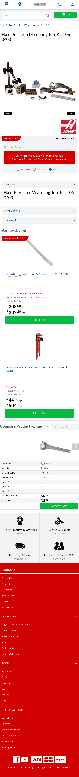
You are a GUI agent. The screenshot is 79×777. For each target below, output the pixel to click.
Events (5, 688)
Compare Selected (64, 427)
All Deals (6, 583)
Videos (5, 601)
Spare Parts (7, 607)
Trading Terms (9, 747)
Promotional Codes (11, 729)
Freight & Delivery (11, 648)
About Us (6, 671)
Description (10, 184)
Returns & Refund (10, 654)
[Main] (39, 81)
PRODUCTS (9, 570)
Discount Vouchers (11, 735)
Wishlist (5, 642)
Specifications (11, 211)
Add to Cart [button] (39, 319)
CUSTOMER (9, 616)
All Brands (7, 589)
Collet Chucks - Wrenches (21, 25)
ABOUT (6, 663)
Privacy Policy (9, 741)
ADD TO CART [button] (59, 506)
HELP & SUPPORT (13, 709)
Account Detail (9, 630)
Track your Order (10, 636)
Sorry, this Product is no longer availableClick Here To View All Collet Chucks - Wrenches (39, 157)
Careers (6, 683)
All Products (8, 578)
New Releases (8, 595)
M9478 (44, 472)
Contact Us (7, 723)
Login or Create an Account (15, 624)
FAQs (4, 700)
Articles (5, 694)
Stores (5, 677)
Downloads (10, 220)
